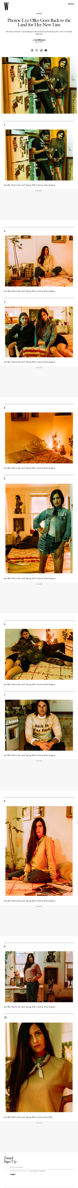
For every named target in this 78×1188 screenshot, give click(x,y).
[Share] (32, 50)
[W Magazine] (6, 6)
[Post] (36, 50)
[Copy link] (41, 50)
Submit (13, 1174)
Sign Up (10, 1160)
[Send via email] (45, 50)
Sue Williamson (40, 40)
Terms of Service (33, 1170)
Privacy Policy (42, 1170)
